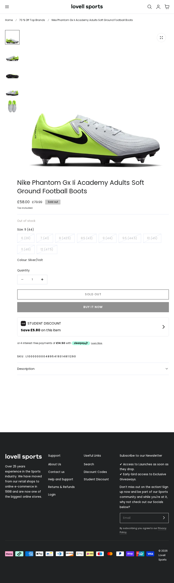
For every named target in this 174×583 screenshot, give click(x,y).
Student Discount (96, 479)
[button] (7, 7)
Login (52, 494)
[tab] (12, 37)
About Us (54, 464)
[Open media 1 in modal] (161, 37)
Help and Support (60, 479)
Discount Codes (95, 472)
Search (89, 464)
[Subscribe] (164, 518)
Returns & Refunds (61, 487)
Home (9, 20)
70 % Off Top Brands (32, 20)
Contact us (56, 472)
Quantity (23, 270)
